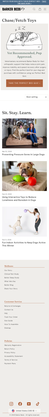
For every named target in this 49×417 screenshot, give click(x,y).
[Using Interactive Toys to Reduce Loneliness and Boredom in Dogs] (24, 176)
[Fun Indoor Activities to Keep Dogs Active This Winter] (24, 221)
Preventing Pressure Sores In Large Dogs (23, 154)
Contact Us (8, 310)
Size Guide (8, 321)
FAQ (5, 313)
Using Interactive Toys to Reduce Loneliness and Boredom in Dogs (19, 198)
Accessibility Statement (13, 356)
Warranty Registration (12, 345)
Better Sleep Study (11, 278)
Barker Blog (8, 285)
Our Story (8, 270)
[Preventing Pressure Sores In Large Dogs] (24, 133)
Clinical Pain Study (11, 274)
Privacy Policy (9, 352)
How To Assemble (11, 324)
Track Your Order (11, 317)
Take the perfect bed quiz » (24, 83)
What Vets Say (10, 281)
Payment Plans (10, 363)
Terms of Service (10, 360)
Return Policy (9, 349)
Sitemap (7, 328)
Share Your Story (11, 289)
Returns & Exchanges (12, 306)
